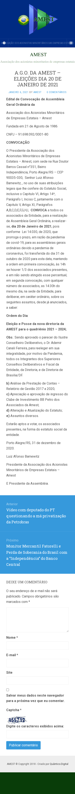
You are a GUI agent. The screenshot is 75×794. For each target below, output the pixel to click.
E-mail (12, 655)
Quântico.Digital (59, 764)
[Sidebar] (4, 43)
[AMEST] (37, 19)
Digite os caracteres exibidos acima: (35, 726)
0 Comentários (56, 92)
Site (9, 673)
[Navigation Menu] (71, 43)
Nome (12, 638)
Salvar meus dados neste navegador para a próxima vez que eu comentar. (35, 698)
